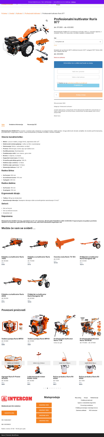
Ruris (59, 116)
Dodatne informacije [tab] (16, 124)
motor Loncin (96, 111)
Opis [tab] (3, 124)
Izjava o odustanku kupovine (87, 403)
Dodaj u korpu (81, 95)
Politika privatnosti (86, 400)
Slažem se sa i (72, 83)
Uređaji (11, 13)
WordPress (15, 435)
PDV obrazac (93, 410)
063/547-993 (44, 410)
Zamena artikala (81, 410)
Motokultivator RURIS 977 (84, 110)
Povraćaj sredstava (87, 405)
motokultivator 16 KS (71, 110)
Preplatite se (78, 85)
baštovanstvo (62, 110)
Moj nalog (78, 397)
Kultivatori (19, 13)
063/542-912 (44, 420)
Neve (3, 435)
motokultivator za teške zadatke (84, 111)
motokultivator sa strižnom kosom (66, 111)
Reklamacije (94, 397)
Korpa (58, 4)
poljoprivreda (57, 112)
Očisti (55, 45)
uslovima (70, 83)
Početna (4, 13)
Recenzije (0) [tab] (31, 124)
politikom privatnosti (80, 83)
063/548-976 (44, 415)
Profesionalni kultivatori (32, 13)
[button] (47, 21)
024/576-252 (9, 413)
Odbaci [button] (73, 2)
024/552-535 (44, 405)
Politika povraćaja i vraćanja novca (87, 408)
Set (55, 38)
